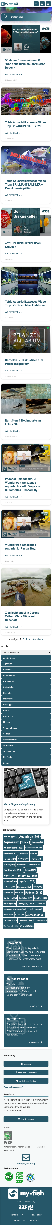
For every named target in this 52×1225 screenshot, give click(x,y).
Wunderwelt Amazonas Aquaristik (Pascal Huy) (20, 546)
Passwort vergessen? (13, 1087)
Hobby (30, 870)
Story (23, 903)
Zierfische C (26, 920)
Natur (37, 887)
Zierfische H (41, 920)
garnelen (22, 864)
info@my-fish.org (26, 1163)
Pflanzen (8, 892)
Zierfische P (11, 926)
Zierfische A (10, 920)
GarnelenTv (34, 864)
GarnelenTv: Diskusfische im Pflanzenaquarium (24, 361)
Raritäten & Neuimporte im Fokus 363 (23, 422)
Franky (36, 859)
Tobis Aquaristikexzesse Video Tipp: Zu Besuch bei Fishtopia (25, 303)
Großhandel (13, 869)
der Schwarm (10, 853)
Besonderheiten (33, 847)
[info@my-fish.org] (26, 1157)
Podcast (33, 892)
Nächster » (37, 639)
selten (10, 903)
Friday (9, 864)
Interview (27, 875)
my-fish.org (9, 887)
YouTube (19, 915)
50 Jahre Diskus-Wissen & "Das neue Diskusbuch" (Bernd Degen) (25, 63)
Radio (10, 898)
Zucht (26, 926)
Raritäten (25, 898)
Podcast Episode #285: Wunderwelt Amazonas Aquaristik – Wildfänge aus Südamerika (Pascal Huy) (23, 484)
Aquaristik (30, 836)
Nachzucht (24, 887)
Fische (10, 858)
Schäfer (40, 898)
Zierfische (35, 914)
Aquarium (17, 842)
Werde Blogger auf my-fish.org (19, 804)
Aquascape (37, 842)
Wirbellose (8, 914)
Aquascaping (13, 847)
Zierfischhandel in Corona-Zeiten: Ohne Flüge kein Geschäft (23, 616)
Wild (38, 909)
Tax (33, 903)
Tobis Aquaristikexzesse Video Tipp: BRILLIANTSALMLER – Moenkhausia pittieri (25, 184)
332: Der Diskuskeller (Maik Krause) (23, 244)
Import (10, 875)
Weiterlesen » (13, 74)
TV (30, 909)
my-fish (27, 881)
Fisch (33, 853)
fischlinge (23, 859)
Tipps (41, 903)
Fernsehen (23, 853)
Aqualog (10, 836)
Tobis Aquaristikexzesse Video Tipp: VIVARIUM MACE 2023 (25, 124)
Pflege (19, 892)
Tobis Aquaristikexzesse (15, 909)
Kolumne (10, 881)
